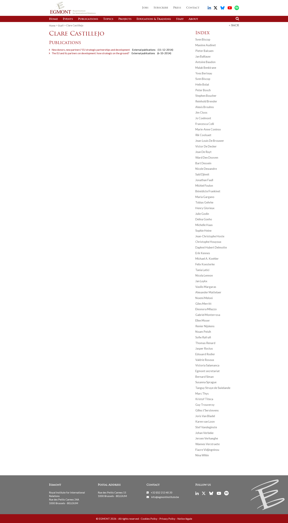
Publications (88, 19)
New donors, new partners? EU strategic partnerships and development (91, 49)
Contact (192, 8)
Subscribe (161, 8)
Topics (108, 19)
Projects (125, 19)
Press (177, 8)
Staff (180, 19)
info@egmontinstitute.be (165, 496)
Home (53, 19)
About (193, 19)
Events (68, 19)
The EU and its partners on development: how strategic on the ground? (90, 53)
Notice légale (184, 518)
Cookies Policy (149, 518)
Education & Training (153, 19)
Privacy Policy (167, 518)
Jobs (145, 8)
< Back (234, 25)
